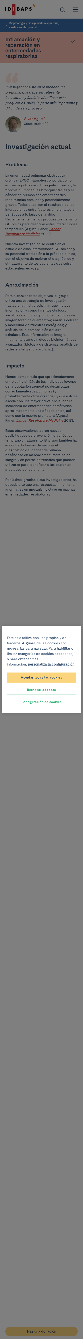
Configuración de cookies (41, 702)
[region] (41, 669)
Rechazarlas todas (41, 689)
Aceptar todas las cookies (41, 677)
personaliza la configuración (51, 664)
